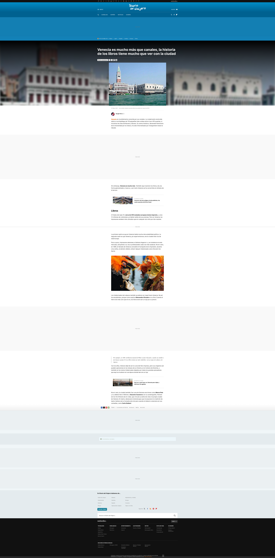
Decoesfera (159, 530)
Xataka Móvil (100, 530)
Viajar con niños (129, 505)
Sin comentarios (103, 60)
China (136, 38)
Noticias (120, 14)
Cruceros (127, 503)
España (113, 14)
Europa (128, 14)
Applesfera (100, 532)
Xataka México (101, 545)
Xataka (99, 528)
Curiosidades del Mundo (122, 407)
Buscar (174, 515)
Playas (99, 505)
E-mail (116, 60)
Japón (115, 38)
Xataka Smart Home (102, 534)
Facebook (174, 15)
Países (110, 38)
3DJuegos (112, 528)
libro (138, 407)
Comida (126, 38)
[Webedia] (101, 521)
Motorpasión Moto (149, 530)
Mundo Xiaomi (101, 536)
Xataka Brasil (100, 547)
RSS (150, 508)
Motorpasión (147, 528)
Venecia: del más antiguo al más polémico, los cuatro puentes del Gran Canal (147, 201)
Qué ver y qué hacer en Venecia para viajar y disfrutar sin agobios (146, 383)
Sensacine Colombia (123, 547)
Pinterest (153, 508)
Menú (101, 9)
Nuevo (173, 9)
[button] (120, 114)
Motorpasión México (147, 545)
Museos (113, 497)
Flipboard (177, 15)
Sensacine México (125, 545)
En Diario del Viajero (138, 198)
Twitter (171, 15)
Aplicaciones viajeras (116, 505)
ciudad (143, 407)
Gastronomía (101, 500)
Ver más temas (102, 509)
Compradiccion (160, 532)
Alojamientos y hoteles (130, 497)
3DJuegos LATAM (114, 545)
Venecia (113, 119)
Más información (148, 556)
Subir (173, 521)
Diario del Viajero (137, 7)
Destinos (100, 503)
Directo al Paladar (137, 528)
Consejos (104, 14)
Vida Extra (112, 530)
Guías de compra (102, 497)
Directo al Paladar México (137, 545)
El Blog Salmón (171, 528)
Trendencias (159, 528)
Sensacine (123, 528)
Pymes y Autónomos (170, 530)
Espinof (123, 530)
